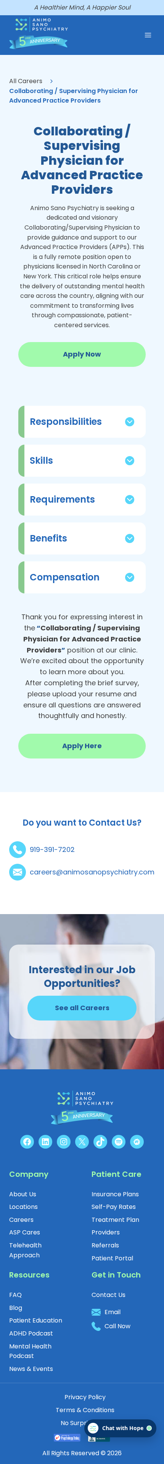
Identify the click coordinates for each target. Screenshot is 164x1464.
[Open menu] (148, 35)
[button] (112, 1258)
